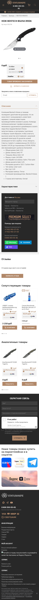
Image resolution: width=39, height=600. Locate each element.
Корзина (4, 550)
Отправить (32, 95)
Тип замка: (10, 167)
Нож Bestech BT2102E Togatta (9, 363)
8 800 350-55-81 (11, 238)
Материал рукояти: (13, 164)
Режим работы (6, 566)
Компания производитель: (16, 174)
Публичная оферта (8, 577)
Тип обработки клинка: (14, 160)
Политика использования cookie (12, 582)
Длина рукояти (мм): (13, 162)
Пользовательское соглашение (12, 574)
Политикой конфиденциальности (14, 596)
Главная (4, 16)
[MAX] (4, 503)
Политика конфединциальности (12, 579)
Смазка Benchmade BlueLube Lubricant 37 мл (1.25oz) (29, 307)
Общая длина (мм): (13, 150)
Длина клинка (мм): (13, 153)
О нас (3, 539)
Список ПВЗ (5, 532)
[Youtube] (12, 503)
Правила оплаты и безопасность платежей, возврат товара (19, 585)
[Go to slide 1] (18, 58)
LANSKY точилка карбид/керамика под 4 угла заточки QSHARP (9, 308)
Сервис (4, 537)
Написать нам (6, 564)
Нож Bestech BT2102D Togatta (29, 363)
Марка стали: (11, 157)
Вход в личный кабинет (9, 548)
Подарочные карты (8, 530)
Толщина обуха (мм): (13, 155)
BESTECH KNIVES (22, 16)
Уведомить (10, 384)
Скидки (4, 534)
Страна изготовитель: (14, 179)
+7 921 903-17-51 (12, 229)
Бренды (11, 16)
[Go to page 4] (6, 333)
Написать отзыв (12, 276)
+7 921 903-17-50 (12, 232)
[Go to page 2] (3, 333)
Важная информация (8, 527)
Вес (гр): (9, 169)
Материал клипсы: (13, 172)
